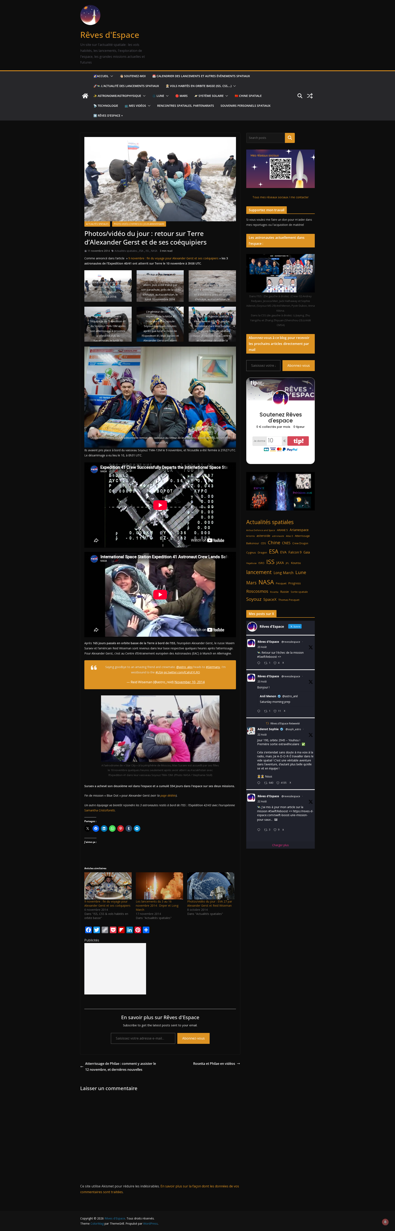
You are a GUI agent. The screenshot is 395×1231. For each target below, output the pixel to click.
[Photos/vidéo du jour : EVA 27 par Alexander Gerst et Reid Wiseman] (211, 885)
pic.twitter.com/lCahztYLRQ (182, 672)
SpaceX (269, 599)
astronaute (278, 535)
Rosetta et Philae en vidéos (214, 1063)
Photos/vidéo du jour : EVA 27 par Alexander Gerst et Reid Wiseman (209, 903)
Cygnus (251, 552)
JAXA (280, 562)
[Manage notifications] (385, 1222)
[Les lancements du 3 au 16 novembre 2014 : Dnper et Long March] (159, 885)
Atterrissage (302, 536)
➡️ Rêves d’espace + (108, 115)
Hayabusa (251, 563)
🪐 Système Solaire (209, 96)
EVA (283, 552)
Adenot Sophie (268, 729)
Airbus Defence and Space (260, 530)
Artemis (250, 536)
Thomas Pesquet (288, 600)
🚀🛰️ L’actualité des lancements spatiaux (126, 86)
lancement (259, 572)
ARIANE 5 (282, 530)
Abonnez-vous (193, 1038)
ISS (147, 251)
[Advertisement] (115, 968)
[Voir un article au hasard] (310, 96)
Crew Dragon (300, 543)
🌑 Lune (158, 96)
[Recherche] (290, 138)
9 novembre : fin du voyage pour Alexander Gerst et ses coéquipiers (173, 258)
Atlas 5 (289, 535)
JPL (287, 563)
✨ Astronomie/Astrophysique (117, 96)
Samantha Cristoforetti (99, 810)
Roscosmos (257, 591)
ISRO (261, 563)
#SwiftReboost (267, 657)
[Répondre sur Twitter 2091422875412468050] (259, 711)
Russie (284, 592)
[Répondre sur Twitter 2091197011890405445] (259, 783)
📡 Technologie (105, 106)
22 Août (262, 734)
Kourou (296, 563)
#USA (159, 672)
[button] (111, 76)
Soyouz (253, 599)
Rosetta (274, 591)
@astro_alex (184, 667)
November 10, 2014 (189, 682)
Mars (251, 583)
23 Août (262, 647)
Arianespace (299, 530)
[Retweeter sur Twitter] (267, 723)
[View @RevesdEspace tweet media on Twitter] (275, 819)
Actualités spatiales (97, 224)
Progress (294, 583)
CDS (263, 543)
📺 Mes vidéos (135, 106)
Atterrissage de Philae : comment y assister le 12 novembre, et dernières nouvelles (120, 1066)
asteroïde (263, 536)
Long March (284, 572)
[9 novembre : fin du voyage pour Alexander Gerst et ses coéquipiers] (108, 885)
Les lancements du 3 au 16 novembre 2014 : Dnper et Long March (157, 905)
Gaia (306, 552)
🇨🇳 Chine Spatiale (248, 96)
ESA (141, 251)
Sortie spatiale (299, 591)
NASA (154, 251)
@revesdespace (290, 642)
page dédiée (168, 795)
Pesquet (281, 583)
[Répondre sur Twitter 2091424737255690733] (259, 663)
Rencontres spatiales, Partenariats (185, 106)
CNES (286, 543)
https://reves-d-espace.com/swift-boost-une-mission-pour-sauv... (285, 815)
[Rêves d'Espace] (85, 96)
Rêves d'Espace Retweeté (285, 723)
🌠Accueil (101, 76)
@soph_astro (293, 729)
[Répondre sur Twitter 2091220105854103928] (259, 830)
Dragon (262, 552)
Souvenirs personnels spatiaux (246, 106)
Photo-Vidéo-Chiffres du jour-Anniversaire (139, 224)
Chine (274, 542)
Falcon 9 (295, 552)
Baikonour (252, 543)
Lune (300, 572)
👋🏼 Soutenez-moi (133, 76)
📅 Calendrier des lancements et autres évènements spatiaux (201, 76)
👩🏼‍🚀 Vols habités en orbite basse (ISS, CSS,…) (198, 86)
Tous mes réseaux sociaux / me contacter (280, 197)
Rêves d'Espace (109, 34)
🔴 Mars (181, 96)
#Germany (213, 667)
